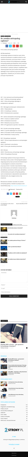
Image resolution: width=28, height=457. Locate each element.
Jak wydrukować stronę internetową (15, 388)
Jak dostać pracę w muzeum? (15, 228)
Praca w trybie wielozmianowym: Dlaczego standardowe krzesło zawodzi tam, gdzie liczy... (17, 366)
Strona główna (3, 34)
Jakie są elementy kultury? (14, 246)
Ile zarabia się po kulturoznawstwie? (17, 259)
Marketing (2, 342)
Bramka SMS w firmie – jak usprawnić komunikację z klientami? (12, 345)
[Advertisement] (14, 18)
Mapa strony (14, 453)
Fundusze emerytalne (5, 416)
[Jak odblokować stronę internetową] (4, 396)
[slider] (4, 189)
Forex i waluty (4, 414)
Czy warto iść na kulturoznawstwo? (16, 234)
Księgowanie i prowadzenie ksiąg (8, 406)
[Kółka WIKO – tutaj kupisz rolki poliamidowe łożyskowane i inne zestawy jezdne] (4, 373)
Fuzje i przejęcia (4, 418)
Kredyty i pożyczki (4, 408)
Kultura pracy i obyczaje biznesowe (8, 420)
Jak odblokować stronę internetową (15, 394)
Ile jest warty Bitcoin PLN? (21, 203)
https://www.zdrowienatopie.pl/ (19, 185)
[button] (26, 2)
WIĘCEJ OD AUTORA (17, 224)
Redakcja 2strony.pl (4, 347)
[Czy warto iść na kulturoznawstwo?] (4, 235)
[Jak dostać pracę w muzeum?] (4, 229)
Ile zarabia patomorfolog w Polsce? (17, 240)
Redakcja (5, 43)
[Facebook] (14, 448)
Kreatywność (3, 404)
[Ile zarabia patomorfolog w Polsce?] (4, 242)
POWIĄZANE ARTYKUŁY (6, 224)
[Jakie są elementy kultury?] (4, 248)
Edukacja (2, 36)
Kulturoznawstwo (7, 36)
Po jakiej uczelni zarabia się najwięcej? (17, 253)
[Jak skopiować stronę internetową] (4, 383)
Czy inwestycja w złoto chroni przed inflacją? (7, 204)
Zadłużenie (3, 412)
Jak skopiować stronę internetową (15, 382)
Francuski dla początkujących (7, 410)
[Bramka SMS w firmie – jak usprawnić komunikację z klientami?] (14, 333)
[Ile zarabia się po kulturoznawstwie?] (4, 260)
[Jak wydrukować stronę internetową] (4, 390)
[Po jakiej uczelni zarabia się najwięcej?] (4, 254)
